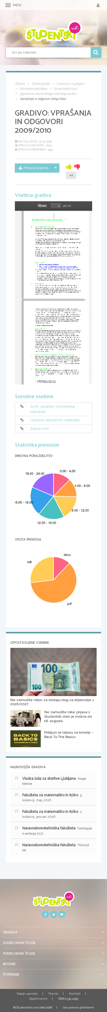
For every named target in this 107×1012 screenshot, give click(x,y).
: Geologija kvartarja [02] (57, 830)
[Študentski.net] (53, 31)
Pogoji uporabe (27, 993)
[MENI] (8, 5)
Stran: (42, 206)
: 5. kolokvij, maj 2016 (52, 797)
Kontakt (75, 993)
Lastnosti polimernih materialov (55, 420)
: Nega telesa (54, 781)
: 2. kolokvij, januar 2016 (52, 814)
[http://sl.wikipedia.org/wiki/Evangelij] (49, 264)
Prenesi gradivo (35, 168)
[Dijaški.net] (53, 901)
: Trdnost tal (55, 847)
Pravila (53, 993)
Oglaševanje (38, 998)
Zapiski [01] (39, 428)
